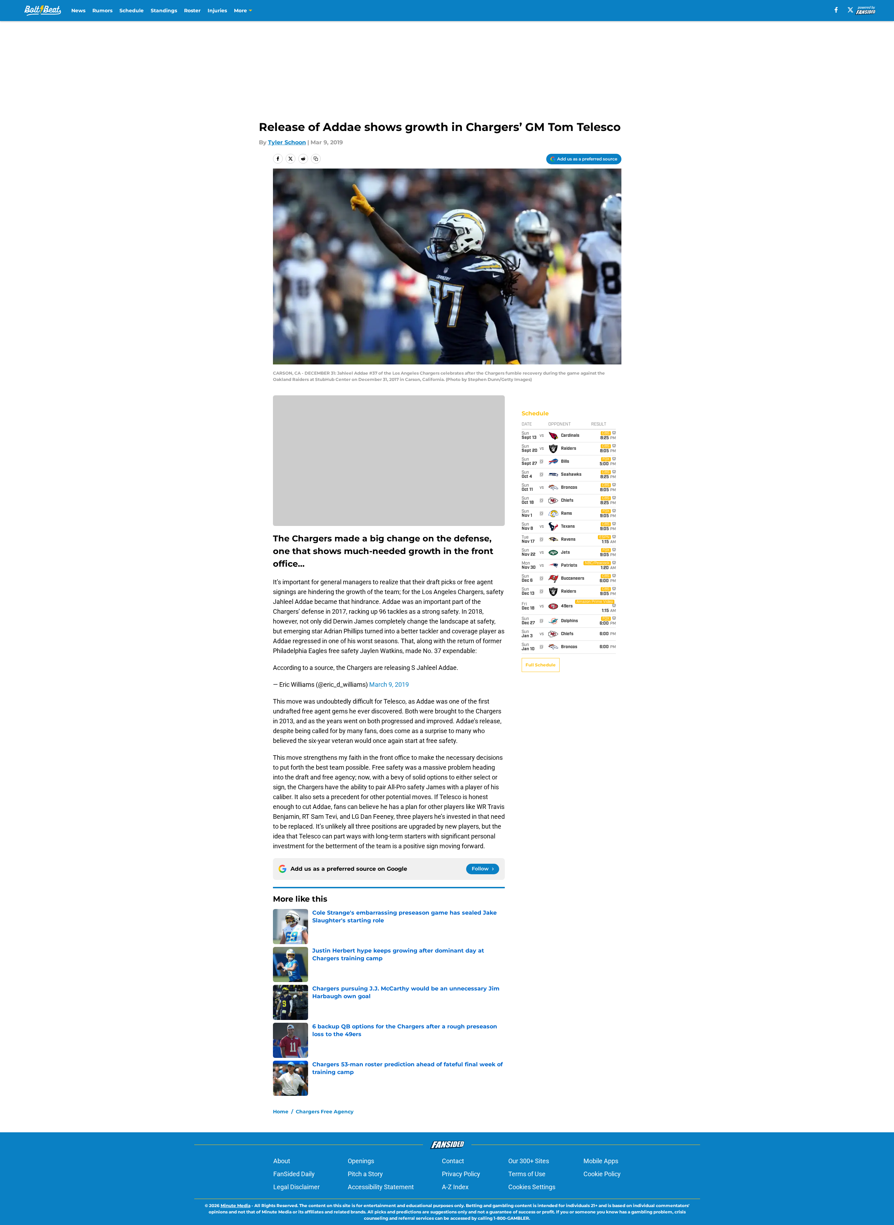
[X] (850, 10)
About (281, 1161)
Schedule (131, 10)
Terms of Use (527, 1174)
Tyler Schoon (287, 142)
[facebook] (836, 10)
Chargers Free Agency (324, 1111)
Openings (361, 1161)
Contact (453, 1161)
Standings (164, 10)
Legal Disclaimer (296, 1187)
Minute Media (235, 1205)
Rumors (102, 10)
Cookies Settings (531, 1187)
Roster (192, 10)
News (78, 10)
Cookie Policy (602, 1174)
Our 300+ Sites (528, 1161)
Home (280, 1111)
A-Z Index (455, 1187)
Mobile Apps (600, 1161)
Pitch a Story (365, 1174)
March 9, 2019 (389, 684)
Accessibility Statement (381, 1187)
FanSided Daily (294, 1174)
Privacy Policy (461, 1174)
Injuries (217, 10)
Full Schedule (541, 664)
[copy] (316, 159)
